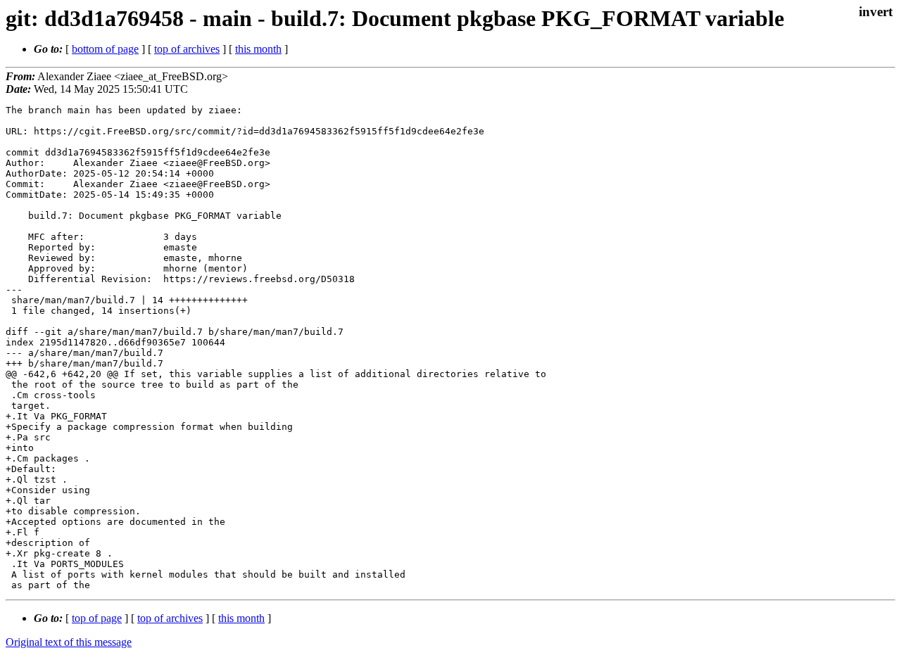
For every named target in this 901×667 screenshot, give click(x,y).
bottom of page (105, 49)
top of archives (187, 49)
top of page (97, 618)
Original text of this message (69, 642)
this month (258, 49)
